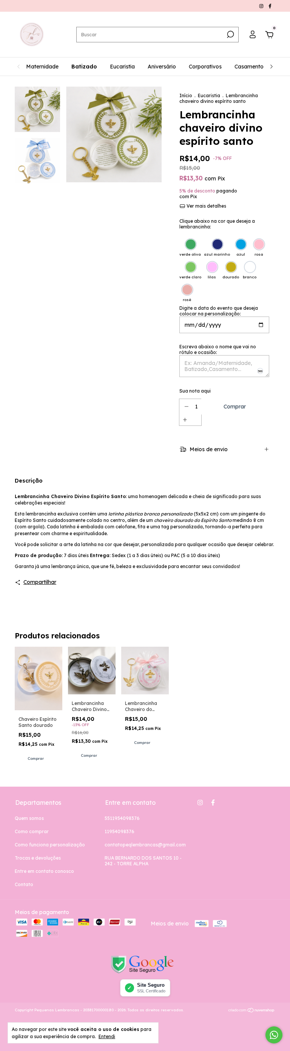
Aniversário (162, 66)
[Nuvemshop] (251, 1011)
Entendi (107, 1036)
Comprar (36, 758)
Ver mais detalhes (205, 206)
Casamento (249, 66)
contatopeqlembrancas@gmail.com (145, 845)
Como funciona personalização (50, 845)
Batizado (84, 66)
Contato (24, 884)
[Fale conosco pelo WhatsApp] (273, 1034)
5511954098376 (122, 818)
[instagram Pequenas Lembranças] (262, 6)
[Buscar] (230, 34)
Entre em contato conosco (44, 871)
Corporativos (205, 66)
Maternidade (42, 66)
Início (185, 95)
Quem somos (29, 818)
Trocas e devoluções (38, 858)
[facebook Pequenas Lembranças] (270, 6)
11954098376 (119, 831)
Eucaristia (122, 66)
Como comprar (32, 831)
